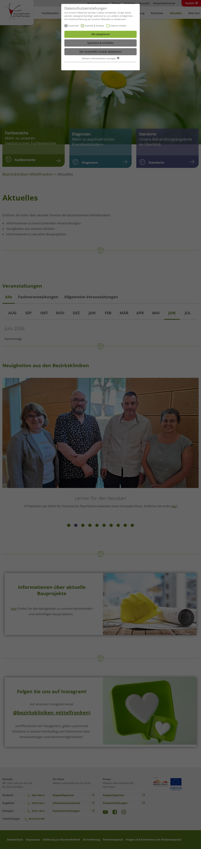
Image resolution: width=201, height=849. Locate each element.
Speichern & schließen (100, 43)
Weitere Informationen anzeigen (99, 58)
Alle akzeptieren (100, 34)
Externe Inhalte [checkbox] (118, 25)
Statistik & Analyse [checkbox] (94, 25)
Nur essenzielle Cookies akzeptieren (100, 51)
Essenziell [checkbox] (73, 25)
